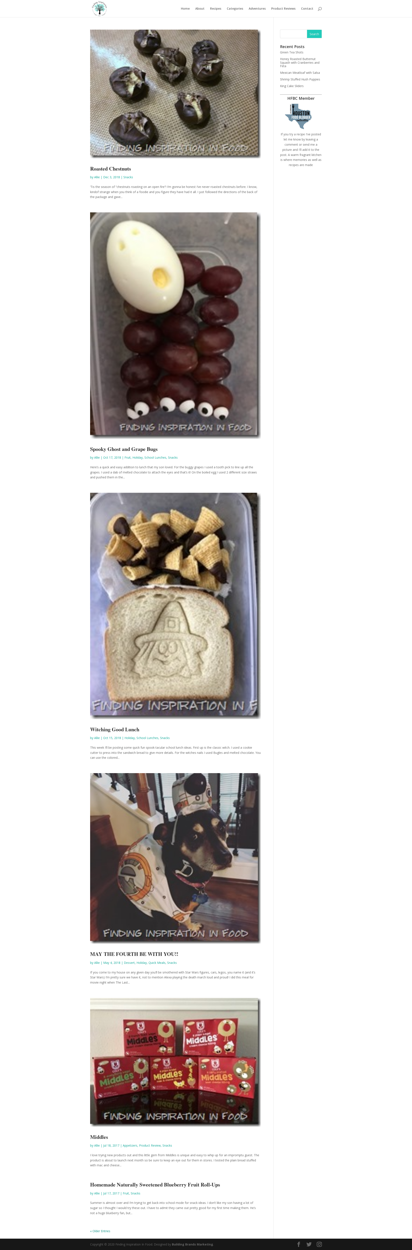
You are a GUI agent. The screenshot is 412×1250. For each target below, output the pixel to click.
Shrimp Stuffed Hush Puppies (300, 79)
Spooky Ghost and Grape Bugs (124, 449)
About (199, 9)
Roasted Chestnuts (110, 168)
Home (185, 9)
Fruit (127, 457)
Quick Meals (156, 963)
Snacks (128, 177)
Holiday (137, 457)
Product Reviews (283, 9)
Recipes (215, 9)
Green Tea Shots (291, 52)
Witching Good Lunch (114, 729)
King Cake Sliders (292, 86)
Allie (97, 177)
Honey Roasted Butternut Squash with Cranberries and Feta (300, 62)
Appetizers (130, 1145)
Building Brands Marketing (192, 1244)
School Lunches (155, 457)
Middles (99, 1137)
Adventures (257, 9)
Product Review (150, 1145)
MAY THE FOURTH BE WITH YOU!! (134, 954)
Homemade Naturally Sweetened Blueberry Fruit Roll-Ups (155, 1184)
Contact (307, 9)
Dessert (129, 963)
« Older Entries (100, 1231)
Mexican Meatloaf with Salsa (300, 73)
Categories (235, 9)
